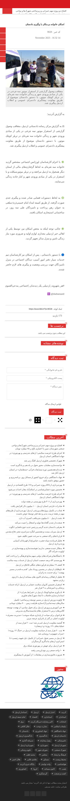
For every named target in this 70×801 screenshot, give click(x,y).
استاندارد (62, 717)
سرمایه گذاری (27, 740)
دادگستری (43, 736)
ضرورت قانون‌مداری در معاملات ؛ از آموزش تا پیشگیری (38, 654)
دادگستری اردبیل (25, 736)
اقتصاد (34, 717)
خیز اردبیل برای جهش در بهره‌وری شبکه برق (42, 646)
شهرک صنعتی (60, 750)
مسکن (46, 759)
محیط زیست (61, 759)
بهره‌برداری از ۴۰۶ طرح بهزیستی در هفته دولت (41, 501)
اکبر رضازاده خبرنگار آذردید (42, 722)
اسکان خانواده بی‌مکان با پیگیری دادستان (45, 24)
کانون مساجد (49, 769)
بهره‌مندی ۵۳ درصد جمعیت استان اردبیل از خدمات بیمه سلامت (34, 560)
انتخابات (62, 722)
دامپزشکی (61, 740)
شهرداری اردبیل (27, 745)
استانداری (48, 717)
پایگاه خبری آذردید (27, 764)
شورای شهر (43, 750)
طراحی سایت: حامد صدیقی (56, 787)
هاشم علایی (31, 759)
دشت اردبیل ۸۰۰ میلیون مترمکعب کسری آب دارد (40, 518)
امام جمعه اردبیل (18, 717)
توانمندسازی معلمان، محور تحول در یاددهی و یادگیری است (36, 465)
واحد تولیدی (45, 764)
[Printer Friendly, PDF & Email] (11, 301)
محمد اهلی (30, 755)
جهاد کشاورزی (41, 731)
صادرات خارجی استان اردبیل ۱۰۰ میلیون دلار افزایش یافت (36, 506)
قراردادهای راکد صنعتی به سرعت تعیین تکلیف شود (40, 536)
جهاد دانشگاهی (60, 731)
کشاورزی (22, 769)
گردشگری (43, 774)
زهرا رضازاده (45, 740)
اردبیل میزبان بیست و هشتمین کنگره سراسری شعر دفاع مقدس (34, 531)
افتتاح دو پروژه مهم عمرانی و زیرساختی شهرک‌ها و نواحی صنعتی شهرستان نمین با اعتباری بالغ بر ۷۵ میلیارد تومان (41, 12)
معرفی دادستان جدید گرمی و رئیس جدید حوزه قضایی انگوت (35, 527)
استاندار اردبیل (21, 712)
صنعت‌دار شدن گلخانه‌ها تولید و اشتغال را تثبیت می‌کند (38, 522)
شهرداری (44, 745)
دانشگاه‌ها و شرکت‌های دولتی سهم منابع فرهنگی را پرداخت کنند (34, 556)
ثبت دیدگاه (56, 412)
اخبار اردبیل (50, 712)
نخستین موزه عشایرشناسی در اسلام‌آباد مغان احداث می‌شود (35, 489)
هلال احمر (16, 759)
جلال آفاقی (25, 726)
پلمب (64, 769)
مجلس (44, 755)
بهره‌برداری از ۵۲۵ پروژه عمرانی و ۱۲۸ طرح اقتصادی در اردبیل (34, 485)
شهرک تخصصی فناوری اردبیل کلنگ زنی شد (43, 460)
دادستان (25, 731)
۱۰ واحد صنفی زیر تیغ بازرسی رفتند (46, 650)
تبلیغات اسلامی (60, 726)
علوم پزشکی (26, 750)
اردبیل (36, 712)
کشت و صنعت (60, 774)
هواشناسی (61, 764)
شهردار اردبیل (60, 745)
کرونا (35, 769)
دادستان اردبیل (60, 736)
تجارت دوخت (41, 726)
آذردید (63, 712)
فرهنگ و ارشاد (60, 755)
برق (22, 722)
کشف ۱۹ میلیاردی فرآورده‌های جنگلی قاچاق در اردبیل (39, 565)
